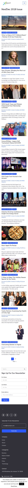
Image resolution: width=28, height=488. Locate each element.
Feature (4, 32)
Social (14, 101)
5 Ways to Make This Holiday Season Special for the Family (14, 278)
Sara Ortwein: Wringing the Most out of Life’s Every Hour (13, 71)
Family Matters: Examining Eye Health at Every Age (14, 312)
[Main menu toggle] (24, 3)
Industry (4, 458)
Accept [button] (21, 484)
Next (15, 361)
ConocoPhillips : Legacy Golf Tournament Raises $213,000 (11, 142)
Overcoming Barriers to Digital (11, 345)
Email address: (5, 392)
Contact (4, 445)
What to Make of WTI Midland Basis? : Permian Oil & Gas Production (14, 36)
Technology (5, 464)
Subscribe (14, 431)
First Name (4, 377)
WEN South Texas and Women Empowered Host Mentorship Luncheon (12, 106)
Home (3, 440)
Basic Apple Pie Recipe (9, 245)
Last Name (4, 384)
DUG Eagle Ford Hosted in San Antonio (12, 177)
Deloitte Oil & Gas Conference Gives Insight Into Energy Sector (13, 213)
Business (4, 342)
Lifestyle (4, 243)
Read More (14, 486)
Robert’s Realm (6, 455)
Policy (3, 461)
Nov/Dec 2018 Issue (12, 32)
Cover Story (5, 67)
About (3, 442)
